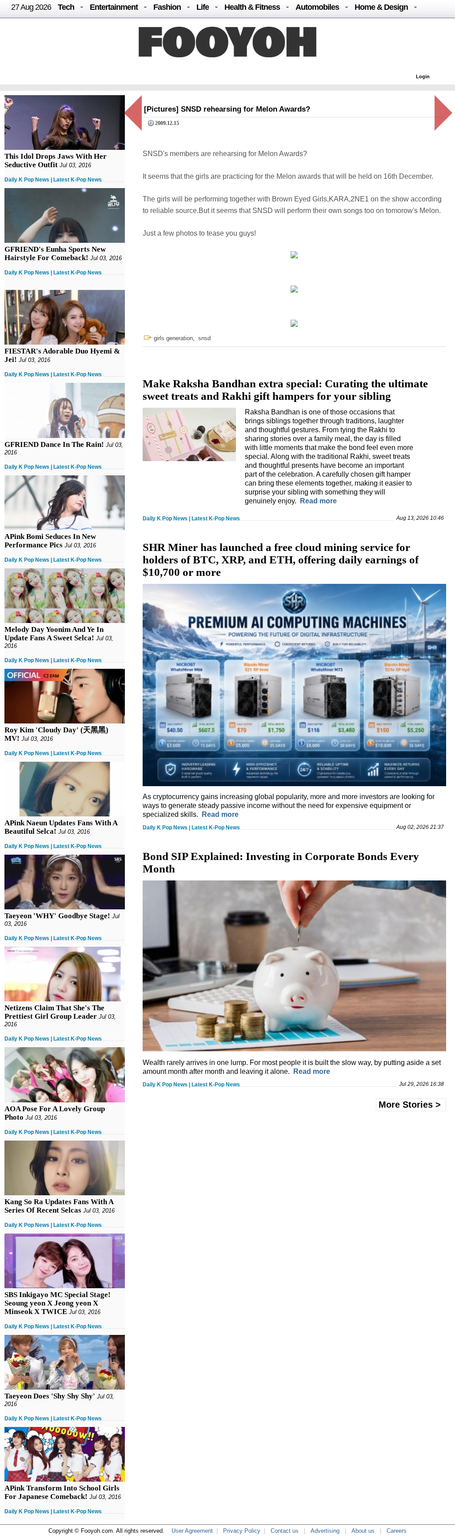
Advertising (325, 1530)
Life (202, 7)
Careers (397, 1530)
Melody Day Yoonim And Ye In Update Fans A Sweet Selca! (54, 633)
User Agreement (192, 1530)
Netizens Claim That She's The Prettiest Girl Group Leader (54, 1012)
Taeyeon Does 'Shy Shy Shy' (49, 1396)
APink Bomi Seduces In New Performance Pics (50, 540)
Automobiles (317, 7)
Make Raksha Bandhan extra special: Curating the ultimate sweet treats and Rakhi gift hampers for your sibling (285, 390)
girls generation (173, 338)
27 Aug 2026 (31, 7)
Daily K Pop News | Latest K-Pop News (53, 180)
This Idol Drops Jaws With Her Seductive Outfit (55, 160)
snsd (204, 338)
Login (423, 76)
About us (363, 1530)
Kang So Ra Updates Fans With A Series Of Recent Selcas (58, 1205)
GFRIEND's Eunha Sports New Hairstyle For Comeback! (55, 253)
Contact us (285, 1530)
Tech (66, 7)
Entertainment (114, 7)
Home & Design (381, 7)
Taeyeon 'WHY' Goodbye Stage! (57, 916)
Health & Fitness (252, 7)
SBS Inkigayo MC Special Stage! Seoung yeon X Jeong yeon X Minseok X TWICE (57, 1303)
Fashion (167, 7)
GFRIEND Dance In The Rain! (54, 444)
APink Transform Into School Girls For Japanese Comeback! (62, 1492)
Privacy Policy (241, 1530)
